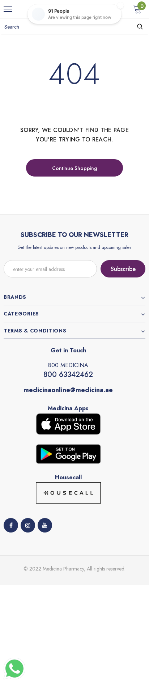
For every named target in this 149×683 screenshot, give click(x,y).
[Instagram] (28, 525)
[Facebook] (11, 525)
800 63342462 (68, 374)
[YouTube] (45, 525)
